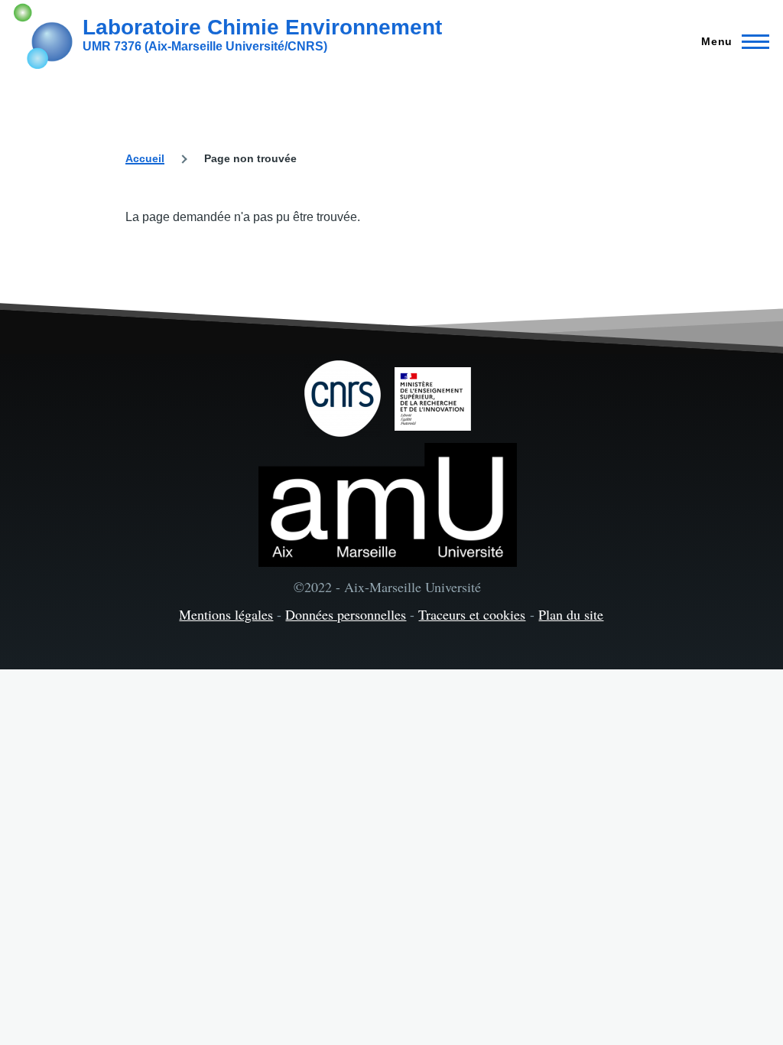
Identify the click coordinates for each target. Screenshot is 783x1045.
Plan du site (570, 614)
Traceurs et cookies (471, 614)
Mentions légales (226, 614)
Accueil (144, 158)
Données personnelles (345, 614)
